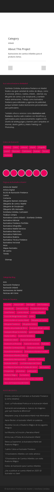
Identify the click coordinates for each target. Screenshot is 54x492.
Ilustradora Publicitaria (12, 234)
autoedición (9, 308)
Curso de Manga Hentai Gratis (16, 316)
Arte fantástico (43, 304)
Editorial (24, 147)
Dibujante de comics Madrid (14, 203)
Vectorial (8, 155)
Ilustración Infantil (10, 287)
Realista (37, 151)
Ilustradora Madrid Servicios (14, 228)
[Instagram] (22, 173)
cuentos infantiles (37, 312)
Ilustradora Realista (11, 237)
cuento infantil (22, 312)
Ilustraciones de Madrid (12, 290)
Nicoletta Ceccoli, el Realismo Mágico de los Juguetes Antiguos (26, 426)
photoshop (20, 371)
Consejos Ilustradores (39, 308)
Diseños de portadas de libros (16, 328)
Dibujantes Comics (30, 324)
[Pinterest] (37, 173)
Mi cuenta (7, 251)
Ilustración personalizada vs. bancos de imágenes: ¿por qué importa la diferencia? (25, 409)
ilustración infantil (11, 340)
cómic (32, 316)
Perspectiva (9, 371)
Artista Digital (9, 190)
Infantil (32, 147)
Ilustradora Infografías (12, 226)
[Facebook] (14, 173)
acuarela (8, 304)
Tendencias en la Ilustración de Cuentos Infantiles (23, 379)
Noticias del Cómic (10, 293)
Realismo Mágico (11, 375)
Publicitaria (26, 151)
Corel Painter (9, 312)
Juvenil (7, 151)
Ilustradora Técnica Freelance (15, 240)
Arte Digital (31, 304)
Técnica (45, 151)
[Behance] (7, 173)
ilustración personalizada (30, 340)
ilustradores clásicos (35, 347)
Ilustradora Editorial (11, 220)
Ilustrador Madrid (11, 363)
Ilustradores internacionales (15, 359)
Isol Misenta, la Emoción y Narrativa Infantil (22, 432)
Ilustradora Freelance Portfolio (15, 223)
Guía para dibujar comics (39, 328)
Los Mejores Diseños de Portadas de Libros (21, 367)
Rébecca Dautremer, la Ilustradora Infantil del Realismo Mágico (23, 443)
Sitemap (8, 259)
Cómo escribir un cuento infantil (17, 320)
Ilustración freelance (11, 285)
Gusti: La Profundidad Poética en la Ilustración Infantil (26, 403)
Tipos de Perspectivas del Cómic (17, 383)
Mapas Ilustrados (10, 248)
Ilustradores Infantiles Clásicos (16, 355)
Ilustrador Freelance (36, 359)
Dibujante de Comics (39, 320)
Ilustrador (45, 344)
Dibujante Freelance (12, 324)
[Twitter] (44, 173)
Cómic (15, 147)
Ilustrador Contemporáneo (14, 347)
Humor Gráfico (10, 336)
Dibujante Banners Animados (15, 201)
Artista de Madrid (10, 187)
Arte (5, 282)
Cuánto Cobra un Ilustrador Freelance (20, 449)
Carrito (6, 195)
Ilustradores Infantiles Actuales (36, 351)
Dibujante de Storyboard (13, 206)
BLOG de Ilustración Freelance (15, 192)
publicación (32, 371)
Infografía (41, 147)
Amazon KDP (19, 304)
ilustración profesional (13, 344)
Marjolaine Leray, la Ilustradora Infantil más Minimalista (27, 415)
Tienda (6, 253)
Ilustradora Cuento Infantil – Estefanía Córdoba (22, 217)
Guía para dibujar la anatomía (15, 332)
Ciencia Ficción (22, 308)
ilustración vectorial (31, 344)
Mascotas (15, 151)
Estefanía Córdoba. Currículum (15, 212)
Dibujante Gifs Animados (13, 209)
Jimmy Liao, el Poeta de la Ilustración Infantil (22, 437)
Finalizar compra (10, 215)
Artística (7, 147)
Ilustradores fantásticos (13, 351)
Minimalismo (44, 367)
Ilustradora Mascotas (12, 231)
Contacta (7, 198)
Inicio (5, 245)
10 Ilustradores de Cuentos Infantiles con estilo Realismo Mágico (24, 459)
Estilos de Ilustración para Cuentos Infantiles (23, 466)
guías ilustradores (35, 332)
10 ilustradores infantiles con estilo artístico (22, 454)
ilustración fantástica (26, 336)
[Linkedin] (29, 173)
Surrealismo (24, 375)
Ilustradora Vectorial (11, 242)
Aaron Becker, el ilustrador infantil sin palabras (23, 420)
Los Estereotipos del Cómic (30, 363)
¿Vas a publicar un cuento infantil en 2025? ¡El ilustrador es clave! (23, 472)
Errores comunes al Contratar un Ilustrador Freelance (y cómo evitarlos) (26, 397)
